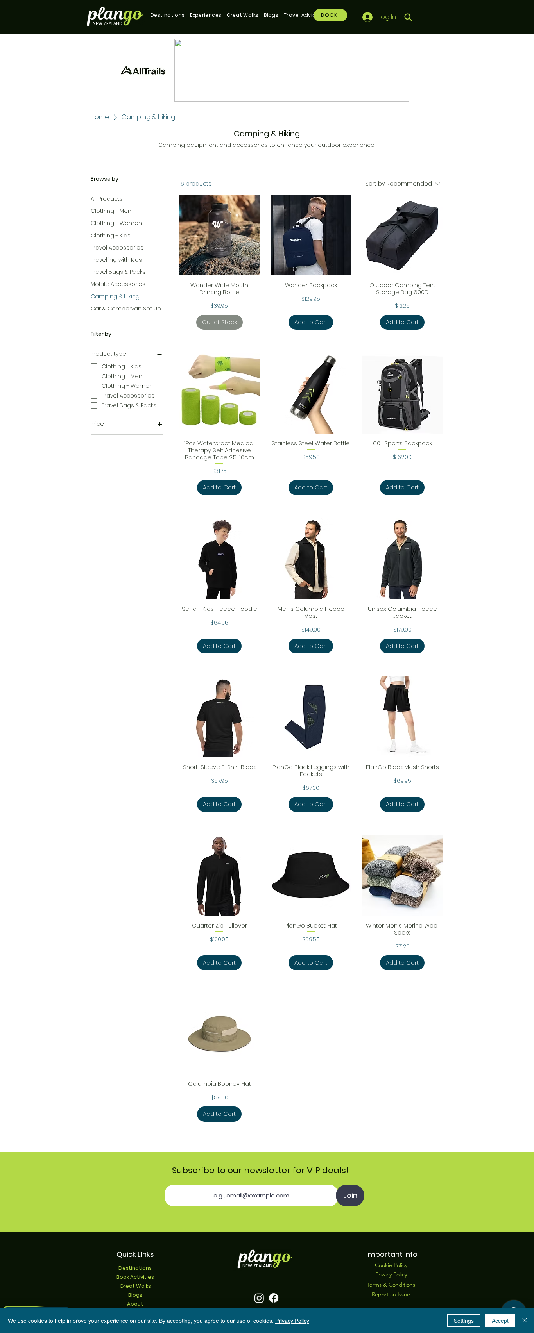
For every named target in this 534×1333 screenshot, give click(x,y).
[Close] (524, 1320)
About (135, 1304)
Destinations (135, 1268)
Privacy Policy (292, 1320)
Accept (500, 1320)
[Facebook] (273, 1298)
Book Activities (135, 1277)
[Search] (408, 17)
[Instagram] (259, 1298)
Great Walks (135, 1286)
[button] (167, 15)
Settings (464, 1320)
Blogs (135, 1295)
